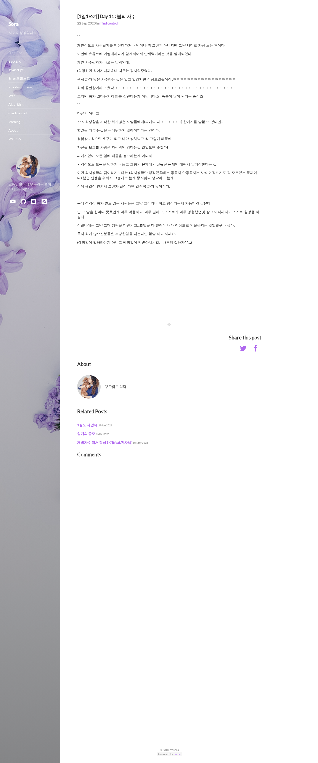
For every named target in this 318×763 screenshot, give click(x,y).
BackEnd (14, 61)
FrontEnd (15, 53)
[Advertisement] (169, 280)
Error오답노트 (19, 78)
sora (178, 754)
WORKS (14, 139)
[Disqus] (169, 521)
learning (14, 122)
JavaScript (16, 70)
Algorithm (16, 104)
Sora (13, 24)
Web (12, 96)
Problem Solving (20, 87)
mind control (109, 23)
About (13, 130)
